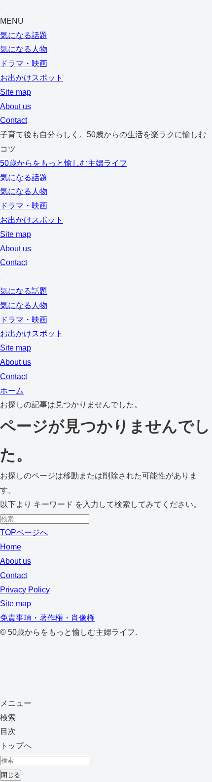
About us (15, 106)
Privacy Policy (25, 590)
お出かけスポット (31, 78)
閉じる (10, 775)
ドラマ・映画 (23, 63)
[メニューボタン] (1, 279)
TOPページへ (24, 532)
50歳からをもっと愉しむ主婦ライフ (63, 163)
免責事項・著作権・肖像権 (47, 618)
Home (10, 547)
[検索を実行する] (92, 521)
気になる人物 (23, 49)
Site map (15, 92)
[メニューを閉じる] (1, 9)
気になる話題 (23, 35)
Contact (13, 120)
